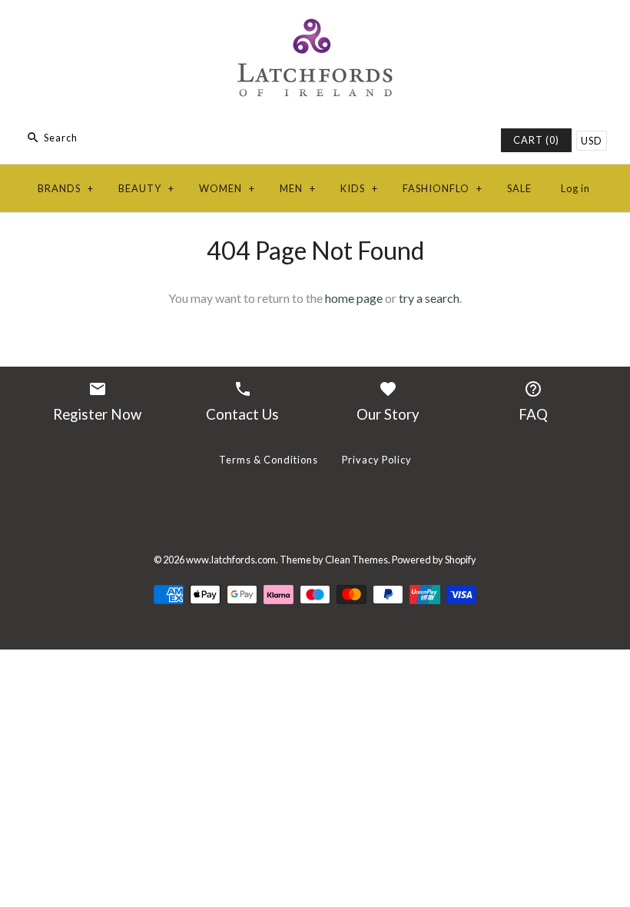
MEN (298, 188)
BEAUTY (146, 188)
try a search (429, 298)
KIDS (359, 188)
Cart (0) (536, 140)
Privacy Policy (377, 460)
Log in (575, 188)
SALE (519, 188)
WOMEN (227, 188)
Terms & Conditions (268, 460)
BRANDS (66, 188)
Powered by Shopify (434, 559)
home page (354, 298)
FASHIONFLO (442, 188)
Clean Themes (356, 559)
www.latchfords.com (231, 559)
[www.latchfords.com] (315, 25)
